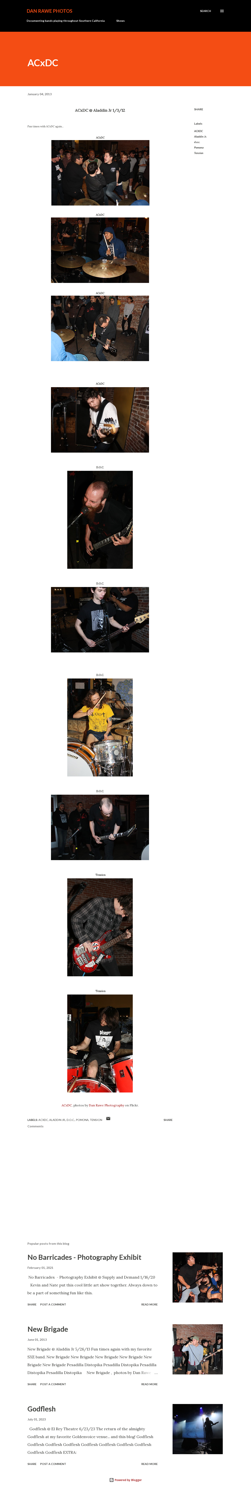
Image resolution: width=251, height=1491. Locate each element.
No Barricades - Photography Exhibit (84, 1257)
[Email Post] (108, 1119)
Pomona (199, 147)
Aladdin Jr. (200, 136)
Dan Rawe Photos (49, 11)
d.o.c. (197, 142)
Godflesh (41, 1408)
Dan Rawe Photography (106, 1105)
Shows (120, 20)
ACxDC (67, 1105)
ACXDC (198, 131)
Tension (198, 153)
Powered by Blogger (128, 1480)
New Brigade (47, 1329)
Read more (149, 1304)
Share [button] (198, 109)
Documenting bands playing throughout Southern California (66, 20)
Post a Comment (53, 1304)
